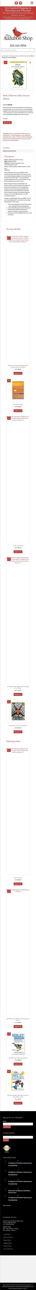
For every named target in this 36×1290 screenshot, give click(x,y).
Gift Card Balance (8, 1237)
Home (3, 56)
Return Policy (7, 1240)
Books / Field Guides (10, 56)
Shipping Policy (7, 1243)
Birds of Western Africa (19, 137)
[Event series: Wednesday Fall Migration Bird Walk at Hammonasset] (18, 1188)
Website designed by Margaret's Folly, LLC (18, 1288)
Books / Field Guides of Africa (23, 56)
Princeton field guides (13, 140)
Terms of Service (8, 1249)
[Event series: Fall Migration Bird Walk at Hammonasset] (18, 1161)
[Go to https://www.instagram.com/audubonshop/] (20, 3)
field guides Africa (17, 138)
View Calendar (7, 1205)
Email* (4, 1121)
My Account (6, 1234)
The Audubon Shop (12, 1165)
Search (6, 1140)
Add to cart (7, 122)
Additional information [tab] (9, 151)
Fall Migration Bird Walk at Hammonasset (20, 1163)
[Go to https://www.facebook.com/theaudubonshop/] (16, 3)
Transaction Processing (7, 1152)
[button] (30, 62)
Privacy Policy (7, 1246)
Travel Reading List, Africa (17, 135)
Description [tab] (6, 148)
